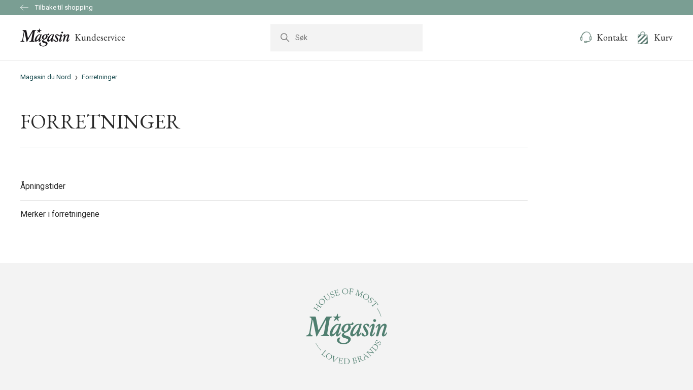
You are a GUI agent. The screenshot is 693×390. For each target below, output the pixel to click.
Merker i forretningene (59, 214)
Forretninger (99, 77)
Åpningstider (42, 186)
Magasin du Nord (45, 77)
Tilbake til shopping (63, 7)
